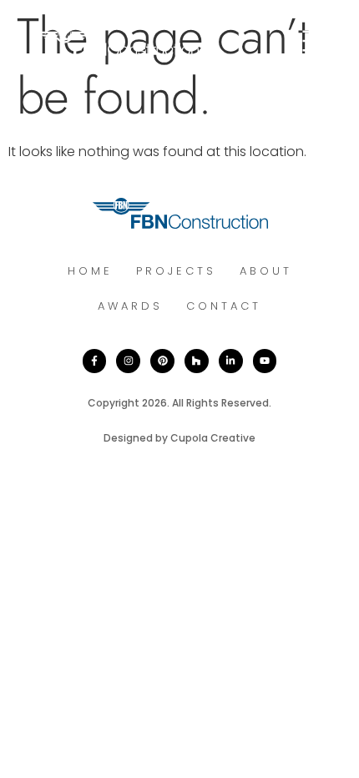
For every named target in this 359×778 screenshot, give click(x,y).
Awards (130, 306)
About (266, 271)
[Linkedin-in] (231, 361)
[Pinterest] (162, 361)
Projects (176, 271)
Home (90, 271)
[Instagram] (128, 361)
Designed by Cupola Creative (179, 438)
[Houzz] (197, 361)
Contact (223, 306)
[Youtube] (265, 361)
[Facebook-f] (95, 361)
